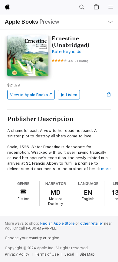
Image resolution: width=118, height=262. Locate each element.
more (106, 168)
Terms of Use (47, 254)
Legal (69, 254)
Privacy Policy (17, 254)
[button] (81, 7)
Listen (71, 94)
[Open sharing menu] (108, 94)
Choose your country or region (32, 238)
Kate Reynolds (66, 51)
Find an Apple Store (57, 223)
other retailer (91, 223)
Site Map (87, 254)
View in (29, 94)
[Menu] (110, 7)
